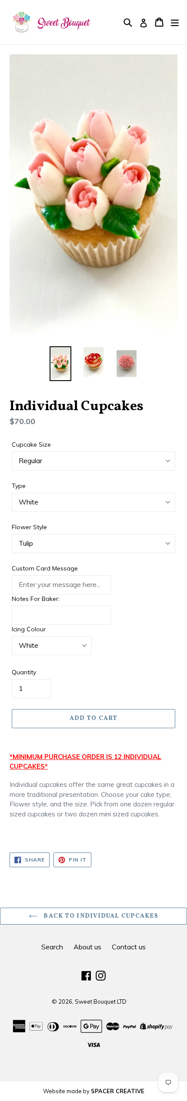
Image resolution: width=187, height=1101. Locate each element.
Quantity (24, 672)
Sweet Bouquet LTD (101, 1001)
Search (52, 946)
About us (87, 946)
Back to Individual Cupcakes (100, 916)
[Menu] (175, 22)
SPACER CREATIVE (117, 1091)
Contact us (129, 946)
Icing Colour (29, 629)
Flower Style (29, 527)
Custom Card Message (45, 568)
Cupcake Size (31, 444)
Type (19, 486)
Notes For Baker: (36, 599)
